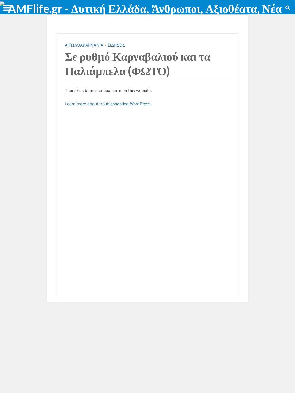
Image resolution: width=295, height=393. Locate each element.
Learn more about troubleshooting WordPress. (108, 103)
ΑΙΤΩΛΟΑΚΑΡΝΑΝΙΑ (84, 45)
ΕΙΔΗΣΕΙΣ (116, 45)
